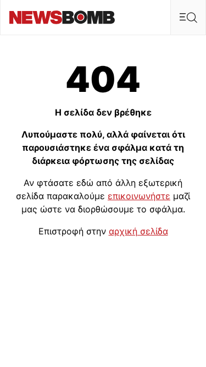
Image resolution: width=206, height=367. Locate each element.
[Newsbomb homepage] (62, 17)
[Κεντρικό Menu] (187, 17)
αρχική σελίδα (138, 231)
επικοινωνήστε (139, 195)
